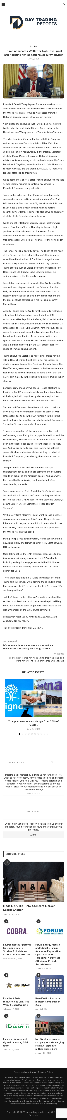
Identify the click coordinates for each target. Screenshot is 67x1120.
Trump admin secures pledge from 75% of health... (33, 723)
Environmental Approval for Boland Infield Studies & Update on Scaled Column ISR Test (17, 949)
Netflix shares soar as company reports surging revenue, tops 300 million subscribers (49, 1044)
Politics (33, 46)
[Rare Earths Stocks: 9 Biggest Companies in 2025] (49, 984)
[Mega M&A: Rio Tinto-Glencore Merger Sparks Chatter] (33, 882)
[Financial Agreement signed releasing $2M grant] (17, 1025)
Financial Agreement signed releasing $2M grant (15, 1042)
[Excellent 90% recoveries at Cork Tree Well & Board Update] (17, 984)
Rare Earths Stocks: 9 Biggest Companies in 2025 (47, 1002)
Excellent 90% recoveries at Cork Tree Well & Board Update (16, 1002)
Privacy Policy (45, 1072)
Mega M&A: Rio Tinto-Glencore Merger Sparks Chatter (29, 908)
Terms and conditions (25, 1072)
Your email (33, 811)
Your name (33, 793)
